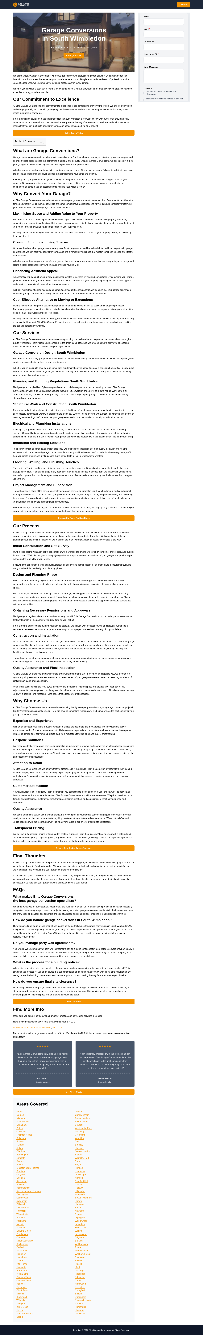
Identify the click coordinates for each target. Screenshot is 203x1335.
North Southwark (24, 1241)
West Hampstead (24, 1313)
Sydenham (21, 1201)
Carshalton (21, 1131)
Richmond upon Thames (28, 1191)
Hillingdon (80, 1191)
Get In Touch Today (74, 133)
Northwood (80, 1284)
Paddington (22, 1234)
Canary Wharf (82, 1115)
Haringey (79, 1204)
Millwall (20, 1294)
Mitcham (34, 1027)
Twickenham (22, 1207)
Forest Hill (21, 1211)
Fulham (20, 1141)
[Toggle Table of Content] (40, 141)
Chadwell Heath (83, 1300)
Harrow (78, 1201)
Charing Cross (23, 1231)
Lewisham (21, 1257)
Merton (16, 1027)
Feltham (79, 1111)
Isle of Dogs (22, 1307)
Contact (183, 5)
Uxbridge (79, 1270)
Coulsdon (21, 1237)
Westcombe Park (83, 1128)
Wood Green (81, 1221)
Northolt (79, 1178)
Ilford (77, 1267)
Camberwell (22, 1198)
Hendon (79, 1168)
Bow (77, 1141)
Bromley (79, 1145)
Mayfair (20, 1224)
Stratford (79, 1184)
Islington (20, 1303)
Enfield (78, 1294)
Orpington (80, 1217)
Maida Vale (21, 1250)
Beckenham (22, 1244)
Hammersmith (23, 1188)
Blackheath (21, 1297)
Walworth (21, 1227)
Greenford (80, 1135)
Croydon (20, 1174)
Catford (20, 1247)
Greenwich (21, 1287)
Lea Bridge (80, 1174)
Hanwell (20, 1284)
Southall (79, 1125)
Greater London (82, 1151)
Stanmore (80, 1257)
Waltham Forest (82, 1254)
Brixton (19, 1164)
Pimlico (20, 1184)
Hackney (79, 1148)
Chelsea (20, 1178)
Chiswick (20, 1204)
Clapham (20, 1151)
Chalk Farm (22, 1290)
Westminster (22, 1214)
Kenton (78, 1207)
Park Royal (21, 1264)
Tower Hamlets (82, 1118)
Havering (79, 1310)
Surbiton (20, 1171)
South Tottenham (83, 1198)
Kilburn (19, 1260)
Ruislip (78, 1264)
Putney (19, 1128)
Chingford (80, 1290)
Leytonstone (81, 1234)
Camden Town (23, 1277)
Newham (79, 1211)
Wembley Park (82, 1158)
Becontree (80, 1287)
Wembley (79, 1138)
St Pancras (21, 1270)
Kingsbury (80, 1171)
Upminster (80, 1313)
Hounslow (21, 1254)
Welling (78, 1231)
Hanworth (21, 1267)
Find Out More (74, 1001)
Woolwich (80, 1194)
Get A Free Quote (74, 1092)
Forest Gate (80, 1227)
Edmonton (80, 1277)
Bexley (78, 1260)
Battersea (21, 1138)
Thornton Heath (24, 1135)
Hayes (78, 1164)
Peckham (21, 1221)
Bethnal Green (82, 1121)
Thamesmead (82, 1250)
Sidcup (78, 1214)
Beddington (22, 1155)
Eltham (78, 1155)
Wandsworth (45, 1027)
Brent (77, 1161)
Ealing (19, 1317)
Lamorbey (80, 1224)
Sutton (19, 1148)
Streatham (57, 1027)
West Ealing (22, 1274)
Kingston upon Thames (27, 1168)
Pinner (78, 1247)
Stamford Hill (81, 1181)
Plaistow (79, 1188)
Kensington (22, 1194)
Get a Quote (72, 55)
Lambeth (20, 1158)
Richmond (21, 1181)
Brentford (20, 1217)
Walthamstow (81, 1244)
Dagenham (80, 1297)
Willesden (21, 1300)
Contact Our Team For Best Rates (74, 518)
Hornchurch (80, 1307)
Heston (19, 1310)
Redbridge (80, 1274)
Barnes (19, 1161)
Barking (79, 1241)
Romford (79, 1303)
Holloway (79, 1131)
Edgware (79, 1237)
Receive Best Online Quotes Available (74, 848)
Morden (24, 1027)
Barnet (78, 1280)
